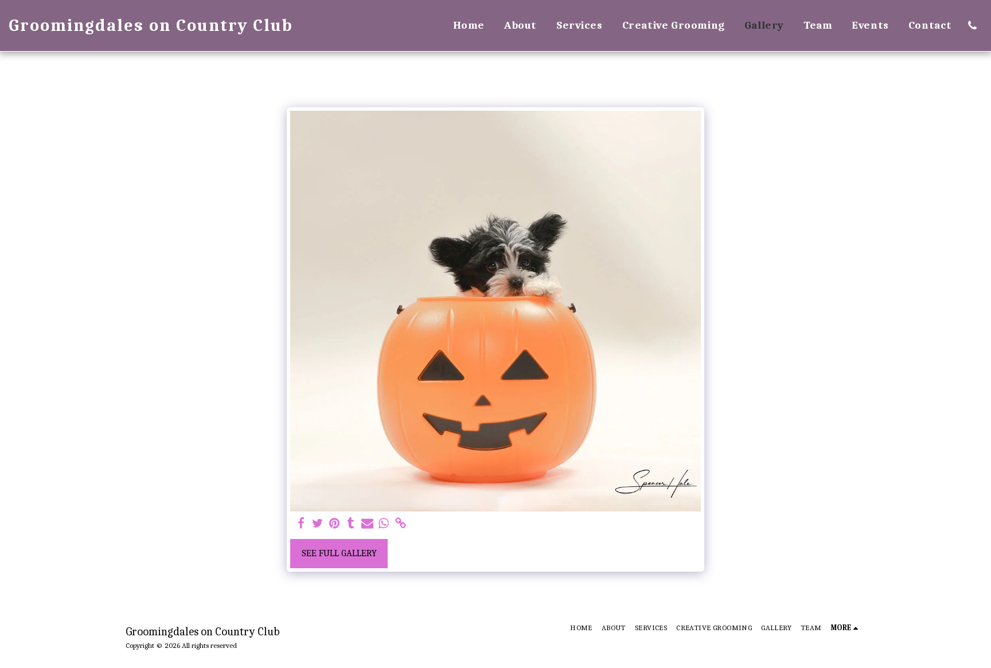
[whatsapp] (384, 523)
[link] (401, 523)
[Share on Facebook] (301, 523)
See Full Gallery (339, 553)
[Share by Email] (367, 523)
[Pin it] (334, 523)
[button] (972, 25)
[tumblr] (351, 523)
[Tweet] (318, 523)
